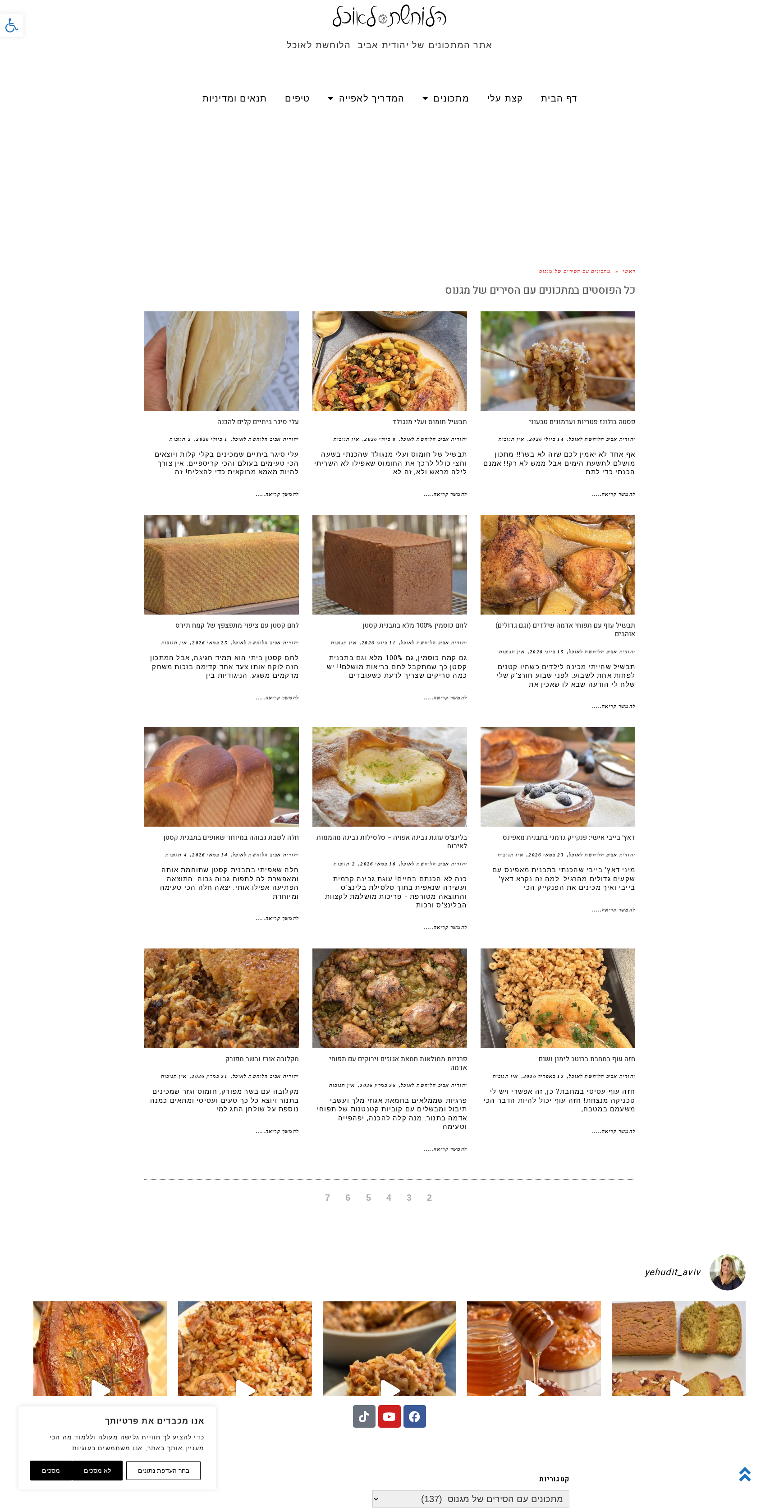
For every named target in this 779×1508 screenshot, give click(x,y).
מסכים (51, 1470)
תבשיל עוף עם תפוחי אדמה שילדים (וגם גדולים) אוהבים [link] (565, 629)
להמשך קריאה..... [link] (613, 494)
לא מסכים (97, 1470)
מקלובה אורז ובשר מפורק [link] (262, 1059)
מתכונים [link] (451, 98)
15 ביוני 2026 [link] (547, 651)
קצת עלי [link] (505, 98)
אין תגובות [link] (511, 439)
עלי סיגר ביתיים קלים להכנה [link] (258, 422)
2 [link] (429, 1198)
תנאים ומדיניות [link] (234, 98)
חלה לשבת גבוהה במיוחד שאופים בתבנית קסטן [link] (231, 837)
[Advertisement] (389, 180)
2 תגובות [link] (180, 439)
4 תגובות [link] (176, 854)
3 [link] (409, 1198)
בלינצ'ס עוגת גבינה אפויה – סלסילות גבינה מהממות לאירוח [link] (391, 842)
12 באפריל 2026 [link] (543, 1076)
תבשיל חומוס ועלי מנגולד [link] (429, 422)
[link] (11, 25)
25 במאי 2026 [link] (209, 642)
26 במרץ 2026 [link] (377, 1085)
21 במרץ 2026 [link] (209, 1076)
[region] (117, 1448)
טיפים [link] (297, 98)
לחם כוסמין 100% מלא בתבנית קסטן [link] (414, 625)
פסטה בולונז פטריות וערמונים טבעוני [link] (582, 422)
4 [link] (389, 1198)
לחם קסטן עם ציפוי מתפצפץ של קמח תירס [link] (237, 625)
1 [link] (451, 1198)
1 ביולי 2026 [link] (211, 439)
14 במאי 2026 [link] (209, 854)
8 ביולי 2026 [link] (379, 439)
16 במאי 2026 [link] (377, 863)
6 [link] (348, 1198)
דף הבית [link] (559, 98)
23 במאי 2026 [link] (546, 854)
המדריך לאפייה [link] (372, 98)
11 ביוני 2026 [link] (379, 642)
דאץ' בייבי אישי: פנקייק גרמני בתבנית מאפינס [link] (569, 837)
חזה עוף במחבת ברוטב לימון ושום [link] (587, 1059)
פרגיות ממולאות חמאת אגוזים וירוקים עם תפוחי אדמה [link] (398, 1063)
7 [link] (327, 1198)
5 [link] (368, 1198)
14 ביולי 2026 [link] (546, 439)
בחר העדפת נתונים (163, 1470)
